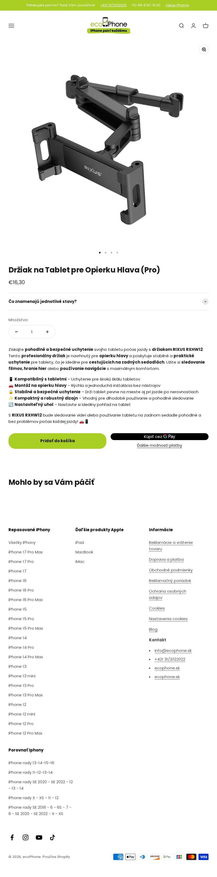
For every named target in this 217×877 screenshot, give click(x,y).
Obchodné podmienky (171, 570)
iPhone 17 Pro (21, 561)
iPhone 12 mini (21, 714)
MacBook (84, 552)
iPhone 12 (17, 704)
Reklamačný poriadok (170, 580)
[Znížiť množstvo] (16, 331)
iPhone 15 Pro (21, 618)
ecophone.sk (167, 668)
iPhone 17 (17, 571)
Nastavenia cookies (168, 618)
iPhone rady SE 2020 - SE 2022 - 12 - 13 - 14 (40, 785)
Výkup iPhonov (177, 5)
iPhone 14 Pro (21, 647)
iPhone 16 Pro (21, 590)
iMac (79, 561)
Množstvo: (18, 320)
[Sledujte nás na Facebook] (12, 837)
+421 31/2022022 (113, 5)
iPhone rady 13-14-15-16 (31, 763)
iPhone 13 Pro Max (25, 695)
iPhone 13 (17, 666)
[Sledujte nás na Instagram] (25, 837)
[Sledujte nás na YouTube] (39, 837)
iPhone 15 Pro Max (25, 628)
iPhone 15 (17, 609)
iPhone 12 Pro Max (25, 733)
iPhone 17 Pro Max (25, 552)
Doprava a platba (166, 559)
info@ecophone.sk (173, 650)
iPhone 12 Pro (21, 723)
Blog (153, 629)
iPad (79, 542)
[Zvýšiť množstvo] (47, 331)
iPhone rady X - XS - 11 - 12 (33, 797)
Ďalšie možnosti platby (159, 445)
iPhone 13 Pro (21, 685)
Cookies (157, 608)
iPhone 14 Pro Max (25, 657)
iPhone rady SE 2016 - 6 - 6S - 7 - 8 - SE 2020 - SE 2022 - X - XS (39, 810)
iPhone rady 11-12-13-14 (30, 772)
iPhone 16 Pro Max (25, 599)
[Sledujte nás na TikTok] (52, 837)
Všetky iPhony (21, 542)
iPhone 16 (17, 580)
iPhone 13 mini (21, 676)
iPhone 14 (17, 638)
